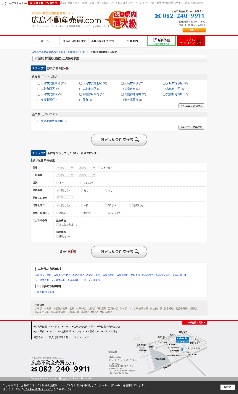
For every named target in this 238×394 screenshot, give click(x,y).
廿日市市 (130, 88)
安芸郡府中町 (91, 94)
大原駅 (91, 308)
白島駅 (47, 308)
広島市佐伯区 (174, 83)
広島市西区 (48, 88)
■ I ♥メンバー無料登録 (58, 331)
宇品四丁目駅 (58, 312)
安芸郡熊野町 (132, 94)
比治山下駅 (73, 312)
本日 (86, 205)
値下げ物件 (107, 167)
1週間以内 (137, 205)
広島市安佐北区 (92, 83)
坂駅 (71, 308)
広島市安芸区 (49, 94)
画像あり (64, 213)
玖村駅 (123, 308)
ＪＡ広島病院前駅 (138, 308)
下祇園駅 (101, 308)
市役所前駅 (106, 312)
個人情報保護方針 (58, 337)
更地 (61, 182)
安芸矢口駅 (156, 308)
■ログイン (78, 331)
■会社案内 (39, 331)
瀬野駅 (193, 308)
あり (86, 190)
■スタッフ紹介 (109, 331)
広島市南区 (90, 88)
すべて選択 (51, 76)
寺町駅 (94, 312)
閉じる (227, 387)
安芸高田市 (131, 99)
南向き (64, 236)
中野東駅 (81, 308)
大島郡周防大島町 (52, 120)
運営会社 (38, 337)
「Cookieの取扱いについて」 (38, 389)
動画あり (89, 213)
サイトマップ (81, 337)
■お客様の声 (92, 331)
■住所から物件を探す (83, 326)
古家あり (88, 182)
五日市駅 (113, 308)
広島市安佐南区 (50, 83)
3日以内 (112, 205)
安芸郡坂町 (48, 99)
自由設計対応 (68, 224)
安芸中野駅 (182, 308)
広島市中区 (173, 88)
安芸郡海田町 (174, 94)
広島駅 (38, 308)
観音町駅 (169, 308)
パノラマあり (116, 213)
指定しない (66, 190)
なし (110, 190)
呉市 (85, 99)
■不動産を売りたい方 (108, 326)
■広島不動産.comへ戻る (46, 326)
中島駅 (85, 312)
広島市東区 (131, 83)
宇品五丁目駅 (42, 312)
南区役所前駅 (60, 308)
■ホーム (66, 326)
